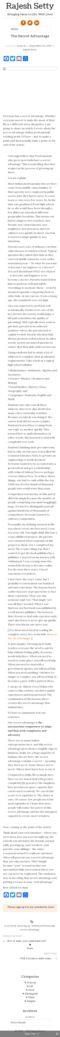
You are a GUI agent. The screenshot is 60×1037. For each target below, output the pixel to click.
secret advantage (30, 929)
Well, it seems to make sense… (38, 958)
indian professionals (43, 925)
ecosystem (10, 925)
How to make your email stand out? (25, 940)
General (21, 45)
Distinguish (31, 993)
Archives (30, 1017)
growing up (24, 925)
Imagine (31, 1001)
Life (31, 986)
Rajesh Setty (30, 6)
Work (31, 990)
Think (31, 997)
